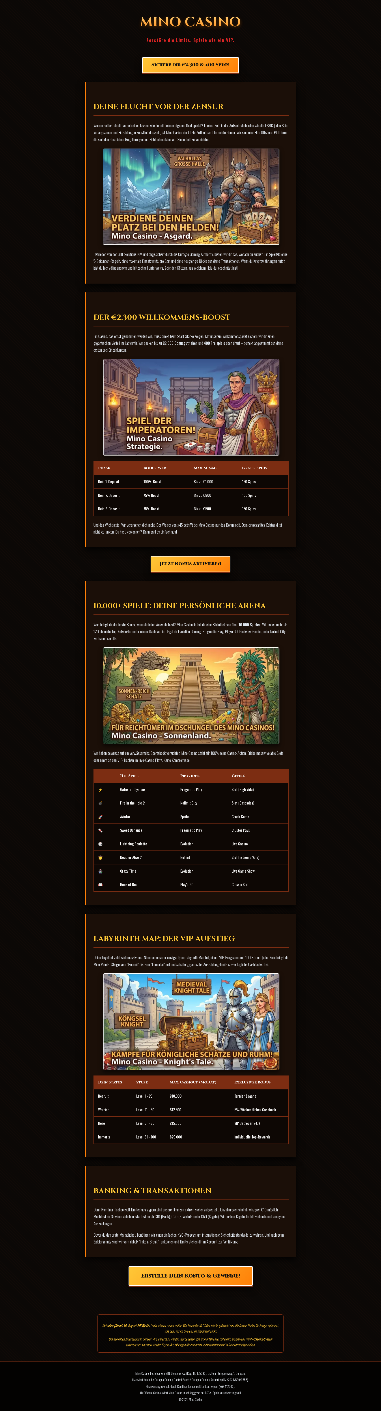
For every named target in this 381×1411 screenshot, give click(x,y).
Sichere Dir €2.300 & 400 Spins (190, 65)
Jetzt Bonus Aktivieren (190, 564)
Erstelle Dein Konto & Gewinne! (190, 1275)
